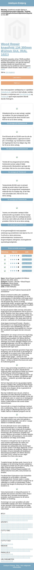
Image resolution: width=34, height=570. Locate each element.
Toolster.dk (4, 96)
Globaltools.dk (6, 92)
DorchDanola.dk (25, 94)
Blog (17, 565)
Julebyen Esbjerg (17, 3)
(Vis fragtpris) (10, 72)
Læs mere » (17, 77)
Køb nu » (17, 83)
